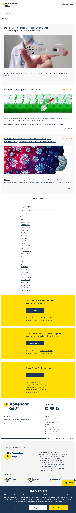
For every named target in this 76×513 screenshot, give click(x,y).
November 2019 (26, 254)
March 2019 (25, 275)
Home (10, 13)
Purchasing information (52, 429)
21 (42, 198)
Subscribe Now (35, 375)
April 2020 (24, 240)
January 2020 (25, 248)
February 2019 (26, 277)
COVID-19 (64, 73)
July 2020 (24, 233)
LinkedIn (46, 408)
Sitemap (48, 434)
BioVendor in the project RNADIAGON (22, 89)
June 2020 (24, 235)
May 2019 (24, 269)
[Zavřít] (75, 480)
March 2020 (25, 243)
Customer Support (51, 431)
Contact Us (48, 424)
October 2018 (25, 288)
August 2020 (25, 230)
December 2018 (26, 282)
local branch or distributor (43, 320)
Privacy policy (49, 427)
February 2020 (26, 246)
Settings (17, 508)
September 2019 (26, 259)
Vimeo (57, 408)
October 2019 (25, 256)
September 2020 (26, 227)
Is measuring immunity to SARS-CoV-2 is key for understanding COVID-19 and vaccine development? (30, 140)
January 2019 (25, 280)
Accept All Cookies (58, 508)
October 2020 (25, 225)
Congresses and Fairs (52, 422)
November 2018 (26, 285)
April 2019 (24, 272)
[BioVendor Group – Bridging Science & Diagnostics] (15, 456)
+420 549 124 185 (46, 318)
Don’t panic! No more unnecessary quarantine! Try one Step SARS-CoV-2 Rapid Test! (27, 29)
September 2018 (26, 290)
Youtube (52, 408)
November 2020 (26, 222)
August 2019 (25, 261)
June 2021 (24, 220)
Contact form (34, 343)
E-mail (35, 310)
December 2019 (26, 251)
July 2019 (24, 264)
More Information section (57, 499)
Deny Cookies (38, 508)
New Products (49, 420)
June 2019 (24, 267)
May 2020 (24, 238)
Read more (67, 80)
